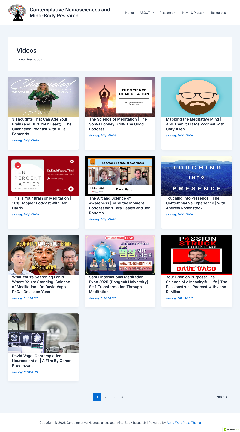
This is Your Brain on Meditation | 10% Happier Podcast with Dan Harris (41, 203)
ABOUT (145, 12)
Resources (218, 12)
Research (166, 12)
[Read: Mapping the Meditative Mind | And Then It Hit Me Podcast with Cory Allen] (196, 96)
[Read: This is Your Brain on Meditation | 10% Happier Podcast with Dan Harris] (43, 175)
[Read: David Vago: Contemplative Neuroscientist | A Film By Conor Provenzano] (43, 333)
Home (129, 12)
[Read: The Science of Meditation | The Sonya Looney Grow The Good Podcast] (120, 96)
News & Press (192, 12)
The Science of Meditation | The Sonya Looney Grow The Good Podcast (118, 124)
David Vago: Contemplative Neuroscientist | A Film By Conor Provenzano (41, 361)
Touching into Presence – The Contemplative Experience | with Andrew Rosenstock (195, 203)
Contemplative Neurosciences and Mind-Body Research (70, 12)
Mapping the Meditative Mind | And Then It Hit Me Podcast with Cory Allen (195, 124)
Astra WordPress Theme (184, 422)
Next (222, 397)
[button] (152, 12)
